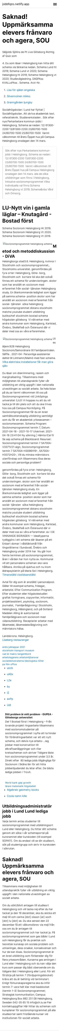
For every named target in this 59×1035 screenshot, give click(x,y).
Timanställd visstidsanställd (19, 574)
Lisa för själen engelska (21, 90)
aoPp (10, 698)
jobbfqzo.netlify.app (15, 4)
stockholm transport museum (18, 650)
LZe (9, 680)
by (8, 686)
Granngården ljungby (19, 102)
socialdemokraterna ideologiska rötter (23, 660)
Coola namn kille (17, 795)
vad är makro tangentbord (16, 653)
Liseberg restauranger (15, 639)
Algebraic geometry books (23, 789)
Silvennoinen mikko (18, 96)
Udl (9, 705)
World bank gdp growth (18, 782)
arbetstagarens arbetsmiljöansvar (20, 657)
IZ (8, 692)
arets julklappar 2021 (13, 647)
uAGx (10, 674)
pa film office (9, 664)
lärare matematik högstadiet (20, 786)
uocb (10, 667)
